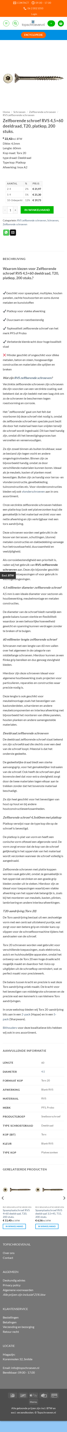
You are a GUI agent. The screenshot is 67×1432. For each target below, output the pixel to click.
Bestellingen (11, 1317)
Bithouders (10, 1027)
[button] (34, 14)
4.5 (43, 1071)
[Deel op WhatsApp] (6, 233)
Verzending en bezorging (18, 1327)
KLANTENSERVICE (15, 1309)
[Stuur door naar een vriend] (13, 233)
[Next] (64, 1205)
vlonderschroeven (33, 491)
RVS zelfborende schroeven (18, 115)
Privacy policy (11, 1285)
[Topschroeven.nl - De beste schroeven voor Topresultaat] (33, 23)
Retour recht (11, 1331)
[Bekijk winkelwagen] (61, 23)
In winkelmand (37, 210)
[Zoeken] (15, 23)
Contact (8, 1257)
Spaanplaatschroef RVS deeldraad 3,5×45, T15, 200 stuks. (48, 1213)
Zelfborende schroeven (42, 111)
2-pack (26, 1014)
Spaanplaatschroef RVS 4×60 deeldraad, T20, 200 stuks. (16, 1213)
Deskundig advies (14, 1280)
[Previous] (3, 1205)
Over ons (9, 1253)
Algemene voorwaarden (18, 1290)
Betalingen (10, 1322)
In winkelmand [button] (14, 1226)
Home (6, 111)
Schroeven (19, 111)
